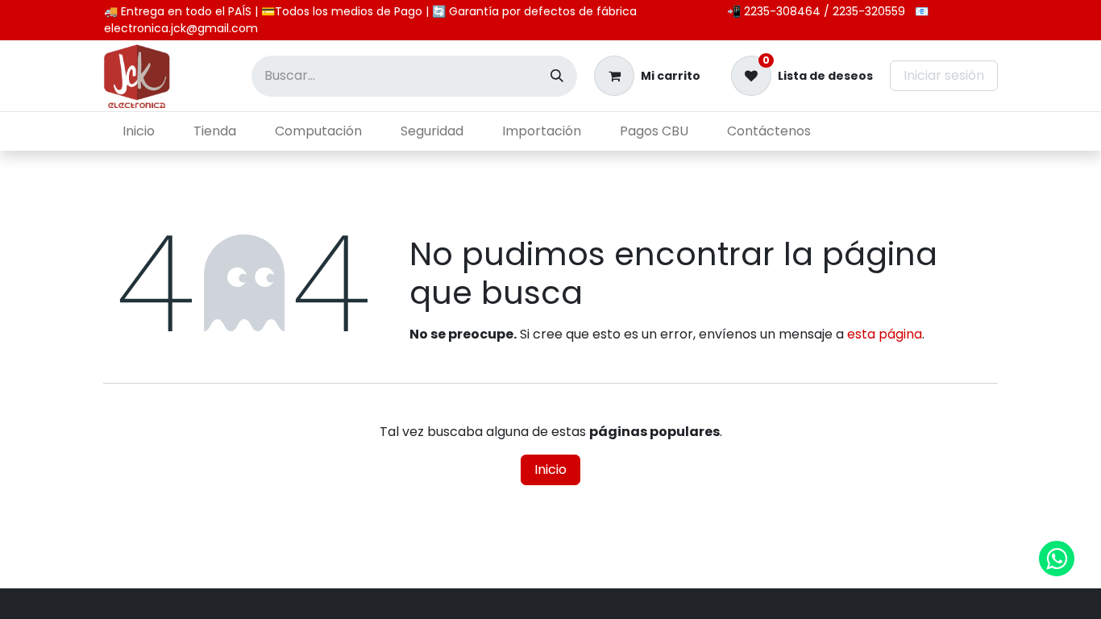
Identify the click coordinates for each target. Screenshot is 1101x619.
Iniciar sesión (944, 75)
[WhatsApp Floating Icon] (1057, 558)
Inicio (550, 469)
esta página (884, 334)
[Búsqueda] (557, 76)
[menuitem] (138, 131)
